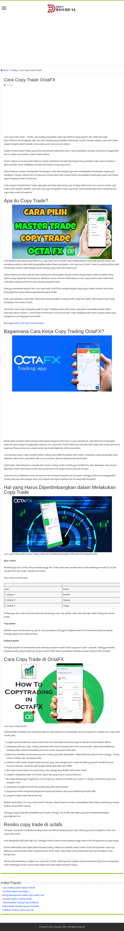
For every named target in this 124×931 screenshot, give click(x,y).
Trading (14, 70)
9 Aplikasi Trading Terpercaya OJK (18, 910)
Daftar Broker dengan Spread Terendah (20, 906)
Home (6, 70)
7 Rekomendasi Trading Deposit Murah (20, 902)
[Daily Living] (62, 8)
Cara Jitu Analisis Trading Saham (17, 899)
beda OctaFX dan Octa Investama (28, 323)
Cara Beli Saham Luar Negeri (15, 891)
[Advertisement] (62, 39)
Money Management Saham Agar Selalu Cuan (23, 895)
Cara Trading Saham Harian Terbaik (18, 887)
